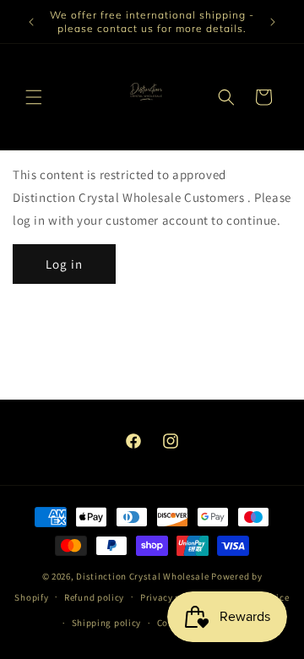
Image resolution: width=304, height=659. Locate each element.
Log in (64, 264)
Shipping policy (107, 623)
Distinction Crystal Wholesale (142, 576)
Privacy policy (171, 597)
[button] (33, 97)
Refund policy (94, 597)
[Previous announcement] (31, 22)
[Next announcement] (272, 22)
